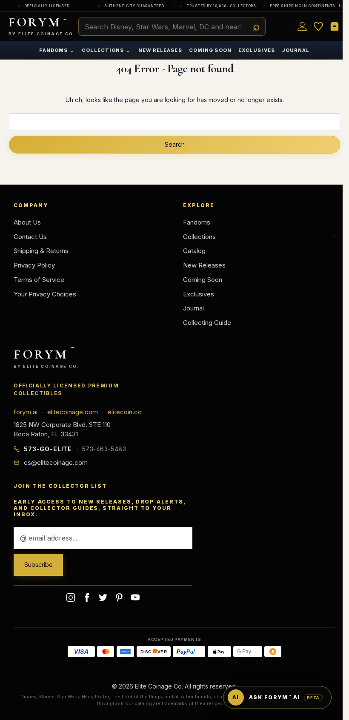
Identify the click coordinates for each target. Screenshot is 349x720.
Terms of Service (39, 280)
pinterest (119, 597)
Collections (106, 50)
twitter (103, 597)
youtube (135, 597)
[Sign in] (302, 26)
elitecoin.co (125, 412)
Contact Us (30, 237)
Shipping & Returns (41, 251)
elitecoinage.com (72, 412)
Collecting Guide (207, 323)
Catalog (194, 251)
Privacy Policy (34, 265)
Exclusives (256, 50)
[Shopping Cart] (334, 26)
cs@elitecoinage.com (56, 462)
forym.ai (25, 412)
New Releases (160, 50)
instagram (70, 597)
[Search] (256, 26)
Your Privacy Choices (45, 294)
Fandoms (57, 50)
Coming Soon (210, 50)
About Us (27, 222)
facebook (87, 597)
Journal (296, 50)
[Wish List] (318, 26)
